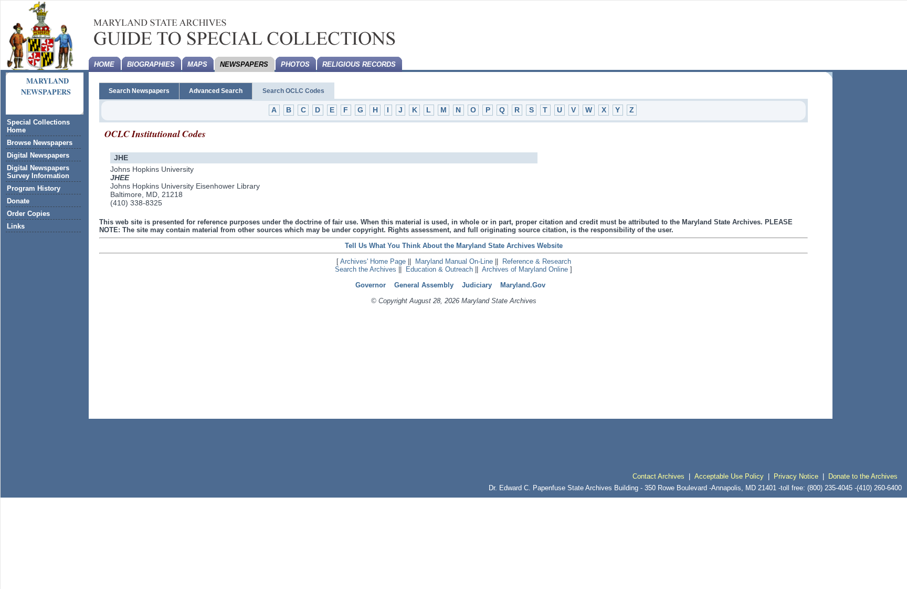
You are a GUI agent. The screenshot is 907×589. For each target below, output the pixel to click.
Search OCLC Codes (293, 91)
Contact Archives (658, 476)
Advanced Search (215, 91)
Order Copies (28, 214)
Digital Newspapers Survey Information (38, 172)
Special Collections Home (38, 126)
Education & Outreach (439, 269)
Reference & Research (536, 261)
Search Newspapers (139, 91)
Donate (18, 201)
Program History (33, 188)
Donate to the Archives (863, 476)
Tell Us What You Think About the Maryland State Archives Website (454, 246)
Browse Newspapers (39, 143)
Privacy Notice (796, 476)
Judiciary (477, 285)
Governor (370, 285)
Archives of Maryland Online (525, 269)
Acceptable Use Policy (729, 476)
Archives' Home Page (373, 261)
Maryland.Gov (522, 285)
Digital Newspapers (38, 155)
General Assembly (424, 285)
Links (16, 226)
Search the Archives (365, 269)
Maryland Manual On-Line (454, 261)
